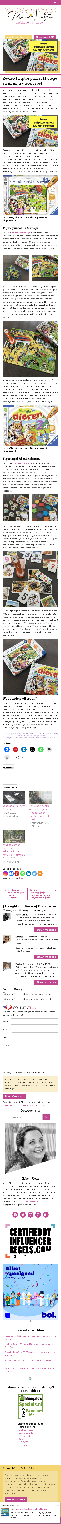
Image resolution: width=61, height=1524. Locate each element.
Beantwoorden (46, 929)
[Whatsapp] (22, 873)
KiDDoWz (24, 1442)
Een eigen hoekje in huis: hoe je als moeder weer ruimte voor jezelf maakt (39, 812)
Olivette (23, 1439)
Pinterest (9, 3)
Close (58, 1504)
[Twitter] (34, 873)
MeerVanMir (25, 1436)
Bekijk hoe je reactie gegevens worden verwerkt (25, 1105)
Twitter (17, 3)
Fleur (21, 878)
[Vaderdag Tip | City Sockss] (14, 797)
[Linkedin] (28, 873)
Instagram (13, 3)
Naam (6, 1021)
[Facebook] (11, 873)
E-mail (7, 1029)
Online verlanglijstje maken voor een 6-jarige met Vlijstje (40, 894)
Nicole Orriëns (21, 915)
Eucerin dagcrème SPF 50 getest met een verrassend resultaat (30, 1353)
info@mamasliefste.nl (29, 1201)
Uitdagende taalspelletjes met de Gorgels (16, 894)
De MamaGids (26, 1430)
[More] (40, 873)
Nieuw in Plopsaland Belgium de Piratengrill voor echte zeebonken (29, 1362)
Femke (18, 964)
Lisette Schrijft (26, 1433)
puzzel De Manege (21, 232)
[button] (16, 268)
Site (4, 1037)
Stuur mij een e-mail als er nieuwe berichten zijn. (29, 999)
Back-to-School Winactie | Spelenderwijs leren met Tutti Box (29, 1345)
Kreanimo (19, 937)
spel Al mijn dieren (21, 463)
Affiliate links (16, 1499)
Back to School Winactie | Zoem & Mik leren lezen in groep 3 (30, 1370)
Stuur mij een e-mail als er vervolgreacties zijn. (27, 994)
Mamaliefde (24, 1445)
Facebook (5, 3)
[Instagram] (5, 873)
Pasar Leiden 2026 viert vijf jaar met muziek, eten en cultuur (30, 1337)
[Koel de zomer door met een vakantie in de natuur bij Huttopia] (14, 836)
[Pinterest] (16, 873)
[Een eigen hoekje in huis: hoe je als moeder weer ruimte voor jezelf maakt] (40, 797)
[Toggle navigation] (55, 2)
